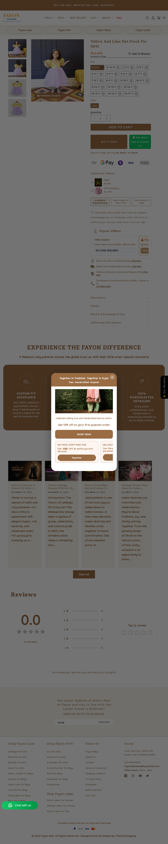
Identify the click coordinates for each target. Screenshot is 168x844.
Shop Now (77, 458)
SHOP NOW (84, 434)
